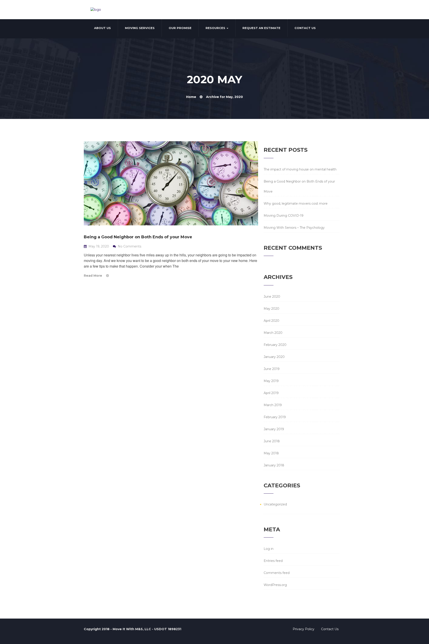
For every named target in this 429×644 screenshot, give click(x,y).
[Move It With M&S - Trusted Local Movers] (95, 9)
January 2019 (274, 429)
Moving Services (140, 28)
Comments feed (277, 573)
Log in (268, 549)
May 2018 (271, 453)
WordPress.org (275, 585)
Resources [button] (216, 28)
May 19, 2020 (99, 246)
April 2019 (271, 393)
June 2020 (272, 297)
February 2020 (275, 345)
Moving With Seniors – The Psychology (294, 228)
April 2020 (271, 321)
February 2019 (275, 417)
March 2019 (273, 405)
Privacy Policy (303, 629)
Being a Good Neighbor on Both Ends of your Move (138, 237)
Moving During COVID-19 (283, 216)
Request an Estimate (261, 28)
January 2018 (274, 465)
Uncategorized (275, 504)
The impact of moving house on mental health (300, 169)
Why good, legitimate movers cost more (296, 204)
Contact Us (305, 28)
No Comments (129, 246)
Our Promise (180, 28)
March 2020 (273, 333)
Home (191, 97)
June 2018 (272, 441)
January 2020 (274, 357)
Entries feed (273, 561)
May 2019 (271, 381)
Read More (93, 276)
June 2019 (272, 369)
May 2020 (271, 309)
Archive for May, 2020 (224, 97)
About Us (102, 28)
